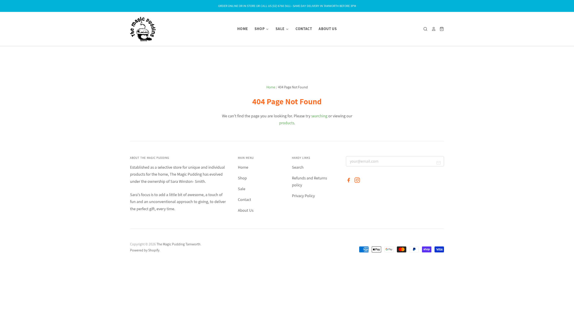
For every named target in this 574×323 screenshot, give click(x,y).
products (286, 122)
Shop (259, 28)
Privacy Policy (303, 195)
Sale (280, 28)
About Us (328, 28)
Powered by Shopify (144, 250)
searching (319, 115)
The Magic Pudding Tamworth (178, 244)
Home (242, 28)
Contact (304, 28)
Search (298, 167)
